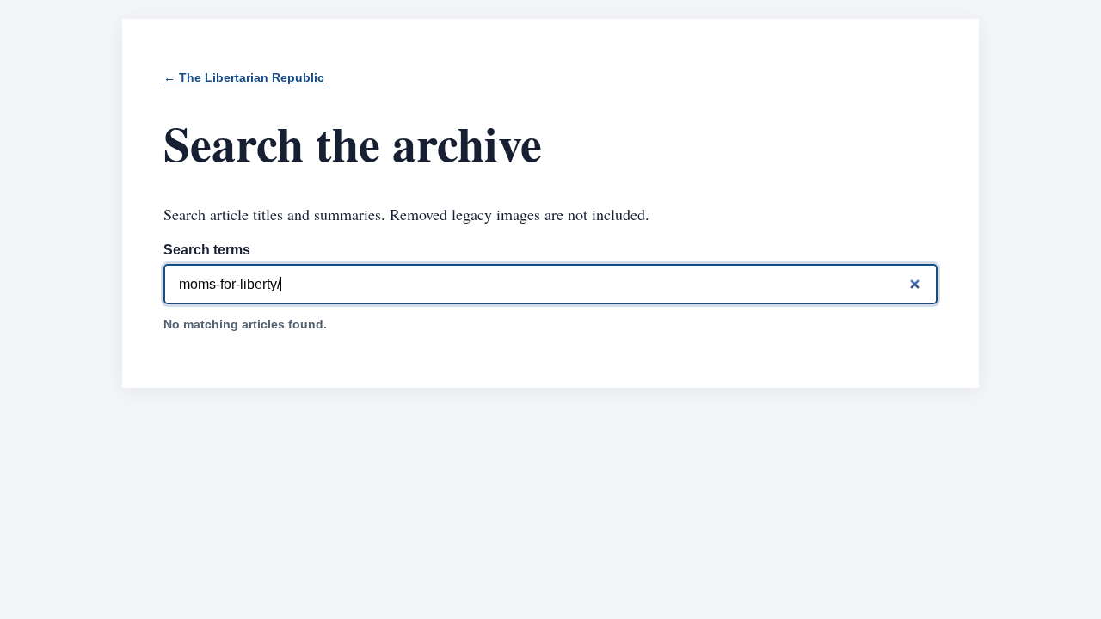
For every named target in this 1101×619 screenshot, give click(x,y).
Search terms (206, 249)
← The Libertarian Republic (243, 77)
